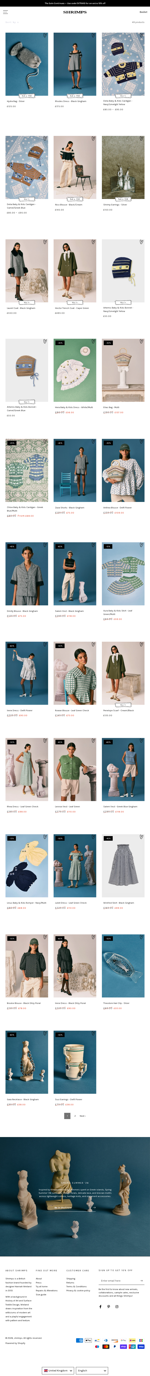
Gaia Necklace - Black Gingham (23, 1099)
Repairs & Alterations (47, 1290)
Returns (70, 1282)
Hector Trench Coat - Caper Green (72, 308)
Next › (83, 1116)
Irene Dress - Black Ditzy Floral (70, 1003)
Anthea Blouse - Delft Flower (117, 507)
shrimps (18, 1338)
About (39, 1278)
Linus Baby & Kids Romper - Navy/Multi (26, 903)
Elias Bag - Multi (111, 407)
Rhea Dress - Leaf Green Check (22, 806)
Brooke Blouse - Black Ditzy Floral (24, 1003)
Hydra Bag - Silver (16, 101)
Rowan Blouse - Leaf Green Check (72, 710)
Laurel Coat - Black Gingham (21, 308)
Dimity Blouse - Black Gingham (22, 611)
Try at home (42, 1286)
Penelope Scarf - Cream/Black (118, 710)
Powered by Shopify (15, 1343)
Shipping (70, 1278)
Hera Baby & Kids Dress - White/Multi (74, 407)
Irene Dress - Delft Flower (19, 710)
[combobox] (58, 1370)
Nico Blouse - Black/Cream (68, 204)
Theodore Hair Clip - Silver (116, 1003)
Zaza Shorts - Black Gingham (69, 507)
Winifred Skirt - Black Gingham (118, 903)
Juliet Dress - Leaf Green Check (71, 903)
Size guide (41, 1294)
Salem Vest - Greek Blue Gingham (120, 806)
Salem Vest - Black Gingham (69, 611)
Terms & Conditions (76, 1286)
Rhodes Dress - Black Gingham (70, 101)
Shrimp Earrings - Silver (115, 204)
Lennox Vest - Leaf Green (67, 806)
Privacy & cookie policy (78, 1290)
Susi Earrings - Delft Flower (68, 1099)
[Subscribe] (142, 1281)
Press (39, 1282)
